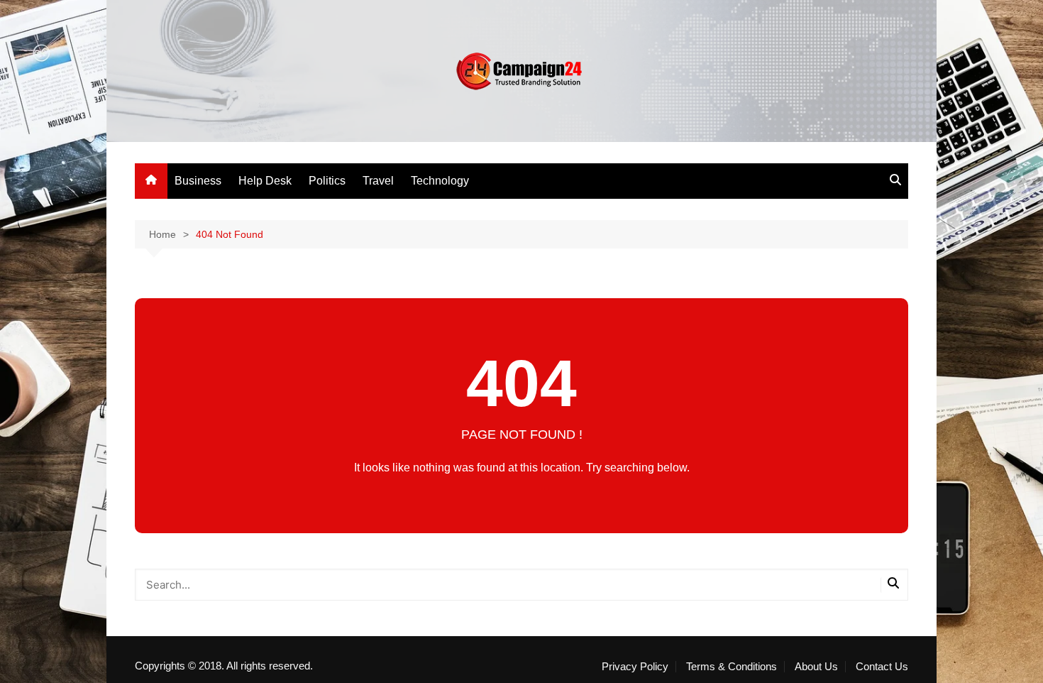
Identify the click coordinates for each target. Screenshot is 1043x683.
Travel (378, 181)
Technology (440, 181)
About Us (816, 666)
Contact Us (882, 666)
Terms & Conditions (731, 666)
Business (198, 181)
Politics (327, 181)
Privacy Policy (635, 666)
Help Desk (265, 181)
